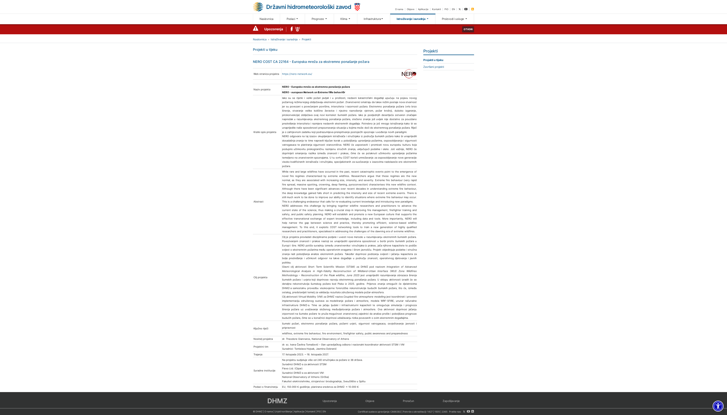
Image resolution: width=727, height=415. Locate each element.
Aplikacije (423, 9)
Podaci (291, 19)
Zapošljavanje (451, 400)
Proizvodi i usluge (453, 19)
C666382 (395, 411)
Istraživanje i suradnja (411, 19)
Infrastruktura (372, 19)
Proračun (408, 400)
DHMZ (277, 401)
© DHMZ (258, 411)
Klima (344, 19)
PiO (446, 9)
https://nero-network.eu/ (297, 73)
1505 (437, 411)
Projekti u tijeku (433, 60)
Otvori (468, 29)
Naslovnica (266, 19)
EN (453, 9)
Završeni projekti (433, 66)
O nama (399, 9)
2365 (444, 411)
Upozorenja (273, 29)
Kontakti (436, 9)
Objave (410, 9)
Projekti (306, 39)
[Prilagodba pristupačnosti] (718, 406)
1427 (430, 411)
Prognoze (318, 19)
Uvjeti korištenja (283, 411)
